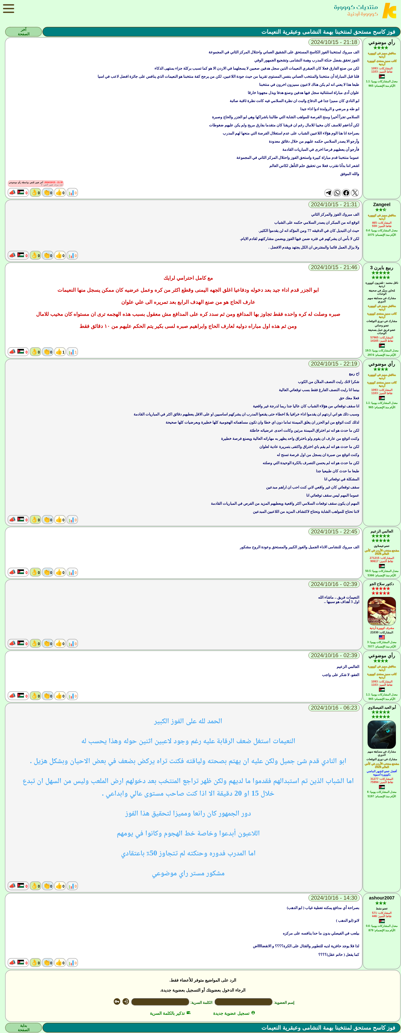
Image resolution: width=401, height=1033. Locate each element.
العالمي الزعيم (382, 531)
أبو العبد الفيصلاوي (382, 707)
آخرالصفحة (23, 32)
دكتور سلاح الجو (382, 584)
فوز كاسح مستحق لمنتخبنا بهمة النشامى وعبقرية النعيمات (328, 32)
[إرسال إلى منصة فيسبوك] (346, 193)
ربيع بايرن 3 (381, 267)
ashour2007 (382, 897)
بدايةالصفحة (23, 1027)
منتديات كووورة (356, 7)
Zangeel (382, 204)
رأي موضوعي (382, 42)
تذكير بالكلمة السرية (170, 1013)
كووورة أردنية (362, 14)
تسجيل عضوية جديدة (234, 1013)
